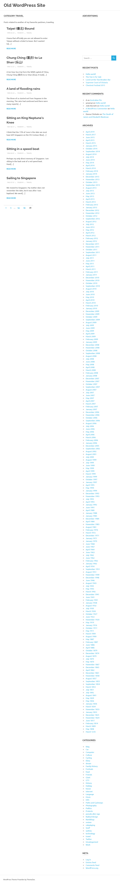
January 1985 (91, 516)
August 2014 (91, 154)
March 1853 (91, 687)
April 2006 (90, 434)
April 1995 (90, 485)
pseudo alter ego (93, 814)
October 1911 (91, 628)
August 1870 (91, 656)
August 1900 (91, 636)
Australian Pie (96, 100)
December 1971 (92, 535)
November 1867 (92, 664)
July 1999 (90, 462)
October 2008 (91, 350)
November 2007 (92, 381)
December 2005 (92, 446)
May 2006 (90, 431)
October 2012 (91, 216)
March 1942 (91, 591)
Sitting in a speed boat (23, 149)
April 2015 (90, 140)
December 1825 (92, 715)
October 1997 (91, 479)
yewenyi (20, 33)
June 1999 (90, 465)
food (88, 772)
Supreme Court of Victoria (97, 82)
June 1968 (90, 544)
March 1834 (91, 706)
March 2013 (91, 202)
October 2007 (91, 384)
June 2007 (90, 395)
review (88, 822)
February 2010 (92, 305)
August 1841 (91, 695)
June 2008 (90, 361)
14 (19, 208)
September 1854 (93, 684)
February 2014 (92, 171)
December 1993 (92, 493)
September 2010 (93, 286)
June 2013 (90, 193)
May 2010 (90, 297)
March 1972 (91, 532)
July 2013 (90, 190)
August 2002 (91, 451)
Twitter (89, 839)
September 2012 (93, 218)
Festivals (89, 769)
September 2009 (93, 319)
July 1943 (90, 586)
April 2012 (90, 232)
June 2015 (90, 137)
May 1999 (90, 468)
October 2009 (91, 317)
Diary (88, 760)
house (88, 788)
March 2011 (91, 269)
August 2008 (91, 356)
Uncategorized (92, 842)
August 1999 (91, 460)
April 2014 (90, 165)
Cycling (89, 758)
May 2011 (90, 263)
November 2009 (92, 314)
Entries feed (91, 862)
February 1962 (92, 560)
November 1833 (92, 709)
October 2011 (91, 249)
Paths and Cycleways (94, 802)
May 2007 (90, 398)
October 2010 (91, 283)
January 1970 (91, 541)
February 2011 (92, 272)
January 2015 (91, 146)
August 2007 (91, 389)
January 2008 (91, 375)
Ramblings (90, 819)
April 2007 (90, 401)
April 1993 (90, 502)
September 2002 (93, 448)
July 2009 (90, 325)
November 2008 (92, 347)
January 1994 (91, 490)
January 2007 (91, 409)
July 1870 (90, 659)
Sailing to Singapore (21, 178)
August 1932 (91, 605)
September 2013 (93, 185)
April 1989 (90, 510)
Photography (91, 805)
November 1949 (92, 574)
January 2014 (91, 174)
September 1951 (93, 569)
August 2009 (91, 322)
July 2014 (90, 157)
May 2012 (90, 230)
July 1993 (90, 499)
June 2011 (90, 260)
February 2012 (92, 238)
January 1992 (91, 504)
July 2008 (90, 359)
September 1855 (93, 681)
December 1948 (92, 577)
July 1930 (90, 608)
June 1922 (90, 617)
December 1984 (92, 518)
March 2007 (91, 403)
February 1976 (92, 530)
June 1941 (90, 597)
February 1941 (92, 600)
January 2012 (91, 241)
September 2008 (93, 353)
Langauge (90, 794)
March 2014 (91, 168)
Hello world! (91, 74)
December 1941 (92, 594)
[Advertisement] (99, 35)
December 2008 (92, 345)
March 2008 (91, 370)
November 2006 (92, 415)
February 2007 (92, 406)
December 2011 (92, 244)
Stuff (88, 828)
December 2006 (92, 412)
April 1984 (90, 521)
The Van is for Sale (93, 77)
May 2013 (90, 196)
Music (88, 797)
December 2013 (92, 176)
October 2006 (91, 417)
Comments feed (92, 865)
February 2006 (92, 440)
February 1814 (92, 723)
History (89, 783)
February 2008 (92, 373)
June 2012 (90, 227)
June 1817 (90, 720)
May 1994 (90, 488)
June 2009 (90, 328)
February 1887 (92, 642)
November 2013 (92, 179)
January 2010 (91, 308)
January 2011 (91, 274)
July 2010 (90, 291)
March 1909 (91, 633)
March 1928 (91, 611)
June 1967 (90, 546)
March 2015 (91, 143)
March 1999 (91, 474)
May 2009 (90, 331)
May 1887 (90, 639)
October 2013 (91, 182)
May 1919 (90, 622)
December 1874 (92, 653)
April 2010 (90, 300)
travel (29, 33)
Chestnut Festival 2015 (95, 85)
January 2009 (91, 342)
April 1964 (90, 549)
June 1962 (90, 558)
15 (24, 208)
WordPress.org (92, 868)
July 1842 (90, 692)
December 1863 (92, 667)
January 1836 (91, 703)
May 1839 (90, 698)
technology (90, 833)
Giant (88, 777)
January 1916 (91, 625)
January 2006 (91, 443)
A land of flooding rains (23, 88)
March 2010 (91, 303)
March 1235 (91, 731)
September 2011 (93, 252)
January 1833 (91, 712)
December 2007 (92, 378)
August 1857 (91, 678)
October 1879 (91, 650)
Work (88, 844)
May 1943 (90, 589)
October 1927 (91, 614)
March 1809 (91, 726)
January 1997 (91, 482)
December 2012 (92, 210)
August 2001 (91, 454)
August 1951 (91, 572)
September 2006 (93, 420)
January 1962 (91, 563)
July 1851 (90, 689)
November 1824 (92, 717)
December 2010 (92, 277)
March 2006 (91, 437)
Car (87, 749)
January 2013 (91, 207)
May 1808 (90, 729)
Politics (89, 808)
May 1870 (90, 661)
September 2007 (93, 387)
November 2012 (92, 213)
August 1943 (91, 583)
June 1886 (90, 645)
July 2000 (90, 457)
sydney (89, 830)
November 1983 (92, 524)
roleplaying (90, 825)
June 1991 (90, 507)
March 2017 (91, 134)
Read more (11, 49)
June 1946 (90, 580)
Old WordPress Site (24, 5)
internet (89, 791)
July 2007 (90, 392)
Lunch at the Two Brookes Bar (98, 79)
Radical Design (92, 816)
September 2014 (93, 151)
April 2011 (90, 266)
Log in (88, 859)
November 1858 (92, 675)
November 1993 (92, 496)
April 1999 (90, 471)
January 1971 (91, 538)
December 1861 (92, 673)
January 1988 (91, 513)
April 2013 (90, 199)
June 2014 (90, 160)
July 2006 (90, 426)
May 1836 (90, 701)
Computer (90, 752)
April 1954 (90, 566)
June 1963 (90, 552)
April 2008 (90, 367)
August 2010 (91, 289)
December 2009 (92, 311)
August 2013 (91, 188)
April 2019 (90, 131)
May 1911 (90, 631)
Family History (92, 766)
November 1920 (92, 619)
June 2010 (90, 294)
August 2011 (91, 255)
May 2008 (90, 364)
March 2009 (91, 336)
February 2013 (92, 204)
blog (87, 746)
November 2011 (92, 246)
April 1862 (90, 670)
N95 (87, 800)
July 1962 (90, 555)
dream (88, 763)
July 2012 (90, 224)
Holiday (89, 786)
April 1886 (90, 647)
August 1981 (91, 527)
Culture (89, 755)
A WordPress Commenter (96, 108)
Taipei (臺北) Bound (20, 28)
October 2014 (91, 148)
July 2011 (90, 258)
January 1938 (91, 603)
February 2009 (92, 339)
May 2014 (90, 162)
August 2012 (91, 221)
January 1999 (91, 476)
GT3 (87, 780)
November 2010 (92, 280)
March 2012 (91, 235)
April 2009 (90, 333)
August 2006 (91, 423)
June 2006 (90, 429)
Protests (89, 811)
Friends (89, 774)
